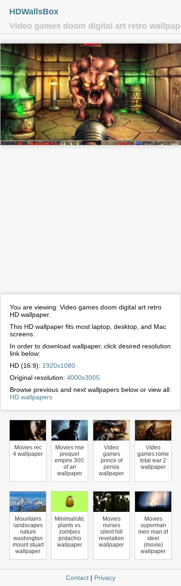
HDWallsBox (33, 11)
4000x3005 (83, 377)
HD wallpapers (31, 397)
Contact (77, 577)
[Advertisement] (90, 223)
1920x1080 (58, 365)
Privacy (105, 577)
